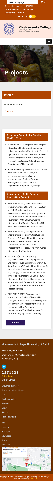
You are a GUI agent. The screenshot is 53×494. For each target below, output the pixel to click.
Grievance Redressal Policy (13, 390)
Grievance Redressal (10, 386)
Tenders (5, 427)
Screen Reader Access (14, 6)
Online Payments (13, 9)
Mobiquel (33, 479)
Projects (8, 111)
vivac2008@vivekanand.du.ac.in (22, 354)
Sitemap (5, 412)
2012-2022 (15, 322)
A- (27, 16)
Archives (5, 403)
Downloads (6, 436)
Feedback (6, 444)
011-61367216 (11, 359)
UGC (3, 394)
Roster (4, 440)
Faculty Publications (13, 104)
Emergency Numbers (14, 12)
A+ (19, 16)
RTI (3, 422)
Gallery (4, 408)
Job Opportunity (9, 399)
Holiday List (7, 431)
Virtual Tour (28, 9)
